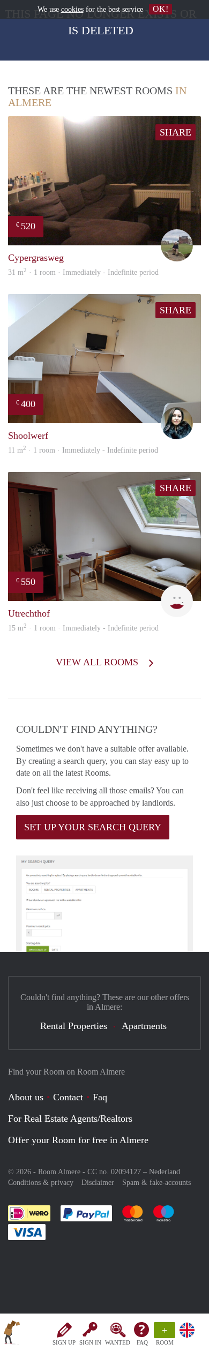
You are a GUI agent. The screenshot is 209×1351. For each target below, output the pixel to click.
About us (25, 1097)
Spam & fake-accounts (156, 1183)
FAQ (142, 1342)
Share (175, 132)
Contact (68, 1097)
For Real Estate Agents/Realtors (70, 1118)
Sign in (90, 1342)
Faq (100, 1097)
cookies (72, 9)
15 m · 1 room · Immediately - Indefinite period (83, 628)
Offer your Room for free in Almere (78, 1140)
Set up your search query (92, 827)
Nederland (164, 1172)
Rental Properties (73, 1025)
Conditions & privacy (40, 1183)
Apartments (144, 1025)
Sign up (64, 1342)
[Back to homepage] (12, 1334)
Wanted (117, 1342)
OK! (160, 8)
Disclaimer (97, 1183)
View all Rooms (98, 662)
